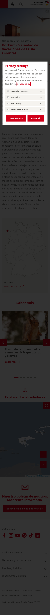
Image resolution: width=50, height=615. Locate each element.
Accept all (35, 118)
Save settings (16, 118)
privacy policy (23, 84)
